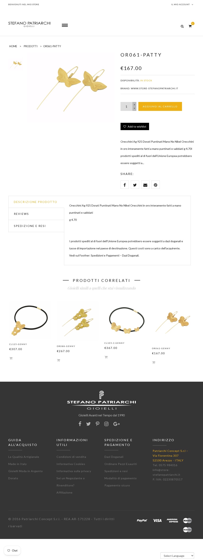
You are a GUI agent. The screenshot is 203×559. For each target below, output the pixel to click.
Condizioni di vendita (71, 456)
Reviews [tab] (21, 213)
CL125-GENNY (18, 344)
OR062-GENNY (161, 348)
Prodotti (30, 46)
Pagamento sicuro (117, 485)
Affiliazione (64, 492)
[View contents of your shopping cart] (190, 26)
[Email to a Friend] (145, 185)
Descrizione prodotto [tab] (35, 202)
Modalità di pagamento (120, 478)
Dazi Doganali (114, 456)
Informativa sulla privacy (73, 471)
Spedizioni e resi (116, 471)
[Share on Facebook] (125, 185)
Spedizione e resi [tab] (30, 226)
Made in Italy (17, 464)
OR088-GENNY (66, 346)
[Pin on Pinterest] (155, 185)
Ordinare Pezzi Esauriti (120, 464)
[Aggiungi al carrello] (10, 358)
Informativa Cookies (70, 464)
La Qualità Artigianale (23, 456)
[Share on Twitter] (135, 185)
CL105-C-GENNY (114, 343)
